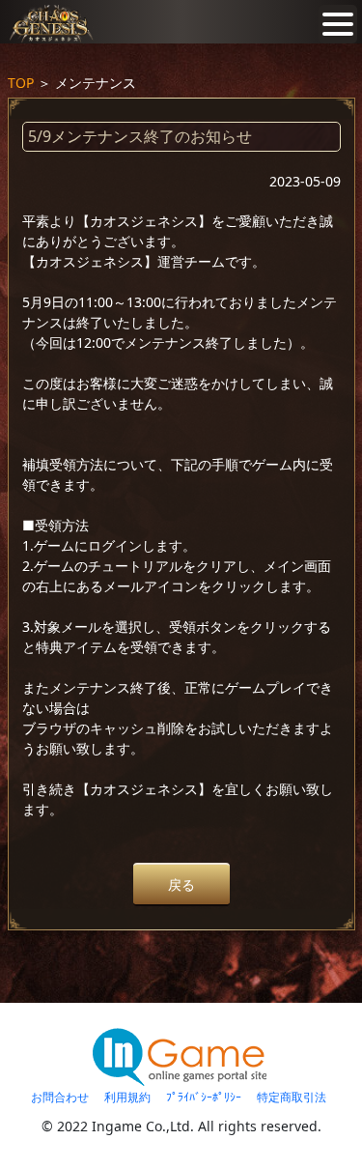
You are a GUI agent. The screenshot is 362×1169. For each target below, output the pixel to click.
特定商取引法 (291, 1097)
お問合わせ (60, 1097)
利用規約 (127, 1097)
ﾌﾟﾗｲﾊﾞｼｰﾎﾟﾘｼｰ (203, 1097)
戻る (181, 884)
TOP (21, 82)
